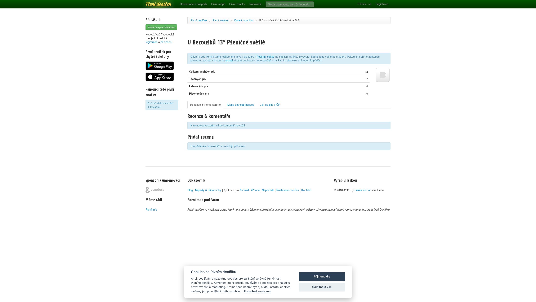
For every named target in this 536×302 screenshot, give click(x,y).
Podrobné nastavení (257, 291)
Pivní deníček (153, 2)
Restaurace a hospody (193, 4)
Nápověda (255, 4)
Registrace (381, 4)
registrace (151, 42)
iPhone (255, 190)
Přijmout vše (322, 276)
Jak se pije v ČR (270, 105)
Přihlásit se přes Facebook (161, 27)
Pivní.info (151, 209)
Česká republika (244, 20)
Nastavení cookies (287, 190)
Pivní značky (237, 4)
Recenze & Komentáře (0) (206, 105)
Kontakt (306, 190)
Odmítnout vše (322, 287)
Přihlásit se (364, 4)
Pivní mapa (218, 4)
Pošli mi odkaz (265, 57)
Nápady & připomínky (208, 190)
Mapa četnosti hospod (240, 105)
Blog (190, 190)
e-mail (229, 60)
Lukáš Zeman (363, 190)
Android (244, 190)
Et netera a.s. (155, 190)
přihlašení (166, 42)
